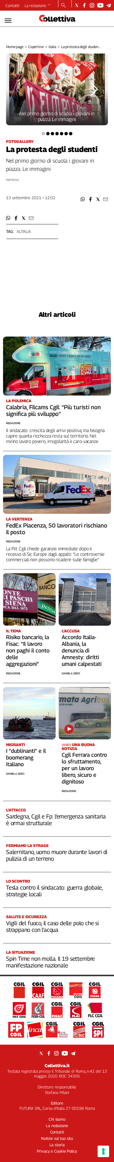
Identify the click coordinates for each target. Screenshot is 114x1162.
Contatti (12, 5)
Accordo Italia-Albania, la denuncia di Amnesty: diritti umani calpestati (82, 650)
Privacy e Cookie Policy (57, 1151)
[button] (83, 199)
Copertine (36, 46)
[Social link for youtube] (100, 5)
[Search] (63, 6)
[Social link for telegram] (108, 5)
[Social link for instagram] (92, 5)
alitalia (24, 231)
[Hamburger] (8, 20)
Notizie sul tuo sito (57, 1138)
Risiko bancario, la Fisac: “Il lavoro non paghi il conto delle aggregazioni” (28, 650)
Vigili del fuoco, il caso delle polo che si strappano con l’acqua (52, 926)
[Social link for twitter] (76, 5)
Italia (52, 46)
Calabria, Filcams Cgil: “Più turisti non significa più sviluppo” (53, 410)
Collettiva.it (57, 1065)
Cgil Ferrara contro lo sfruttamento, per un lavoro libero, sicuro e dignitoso (84, 768)
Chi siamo (57, 1119)
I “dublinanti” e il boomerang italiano (26, 757)
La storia (57, 1144)
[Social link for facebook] (84, 5)
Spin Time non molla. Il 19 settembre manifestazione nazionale (50, 962)
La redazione (35, 5)
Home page (14, 46)
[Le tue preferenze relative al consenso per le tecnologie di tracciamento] (103, 1151)
